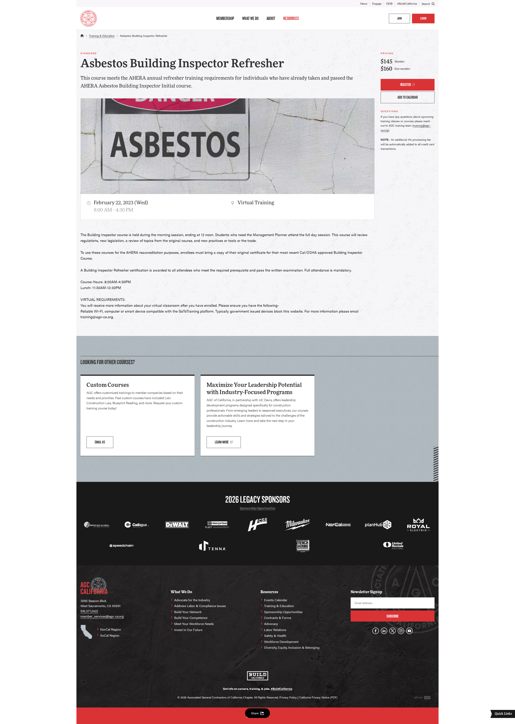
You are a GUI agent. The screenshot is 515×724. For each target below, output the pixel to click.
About (271, 18)
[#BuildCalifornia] (257, 675)
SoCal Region (109, 635)
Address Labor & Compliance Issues (200, 605)
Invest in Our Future (188, 629)
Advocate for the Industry (192, 600)
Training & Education (102, 36)
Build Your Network (188, 611)
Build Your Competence (190, 617)
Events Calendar (275, 600)
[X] (392, 631)
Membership (225, 18)
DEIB (389, 3)
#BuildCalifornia (407, 3)
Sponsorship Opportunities (257, 508)
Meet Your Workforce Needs (194, 623)
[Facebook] (375, 631)
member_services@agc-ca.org (102, 616)
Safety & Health (275, 635)
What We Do (250, 18)
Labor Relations (275, 629)
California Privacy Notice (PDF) (318, 697)
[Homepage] (88, 18)
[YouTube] (409, 631)
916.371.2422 (89, 611)
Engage (376, 3)
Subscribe (392, 616)
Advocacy (271, 623)
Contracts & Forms (277, 617)
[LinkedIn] (384, 631)
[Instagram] (401, 631)
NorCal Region (110, 629)
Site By (418, 697)
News (363, 3)
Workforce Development (281, 641)
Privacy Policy (288, 697)
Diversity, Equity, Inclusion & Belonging (291, 647)
